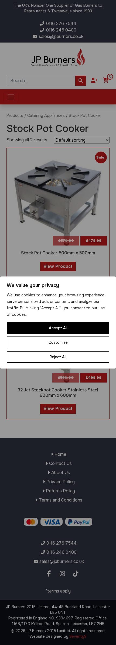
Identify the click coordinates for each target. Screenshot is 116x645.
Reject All (58, 357)
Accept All (58, 327)
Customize (58, 342)
